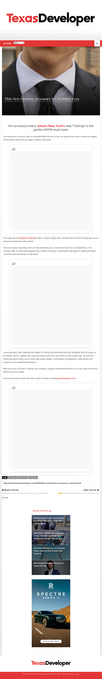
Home (8, 43)
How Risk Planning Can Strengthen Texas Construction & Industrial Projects (49, 551)
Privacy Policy (68, 674)
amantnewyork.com (66, 378)
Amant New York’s (51, 126)
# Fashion (12, 477)
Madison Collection (28, 238)
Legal (77, 674)
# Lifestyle (33, 477)
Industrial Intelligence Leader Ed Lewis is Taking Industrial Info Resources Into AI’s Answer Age (48, 536)
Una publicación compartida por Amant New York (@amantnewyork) (39, 233)
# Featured (23, 477)
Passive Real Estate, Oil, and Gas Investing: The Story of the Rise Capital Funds (49, 521)
